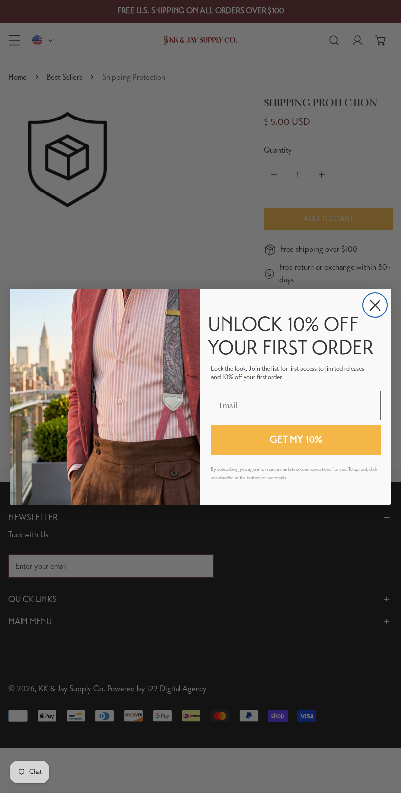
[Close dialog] (375, 305)
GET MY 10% (296, 439)
